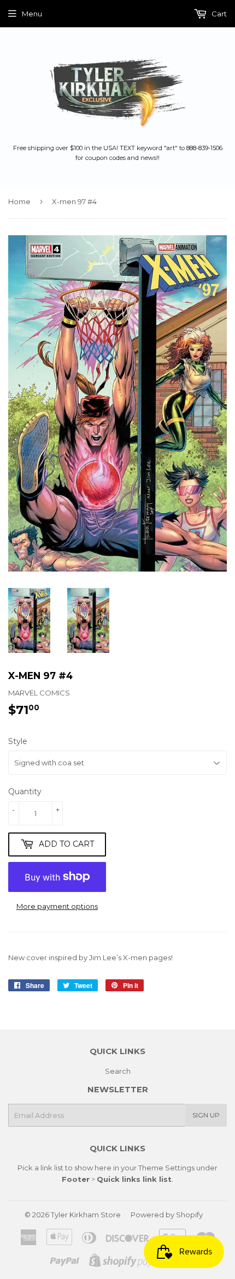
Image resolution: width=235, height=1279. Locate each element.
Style (17, 741)
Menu (32, 13)
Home (19, 201)
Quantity (25, 791)
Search (118, 1071)
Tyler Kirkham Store (86, 1214)
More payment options (57, 906)
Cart (218, 13)
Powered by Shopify (167, 1214)
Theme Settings (166, 1167)
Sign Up (206, 1115)
